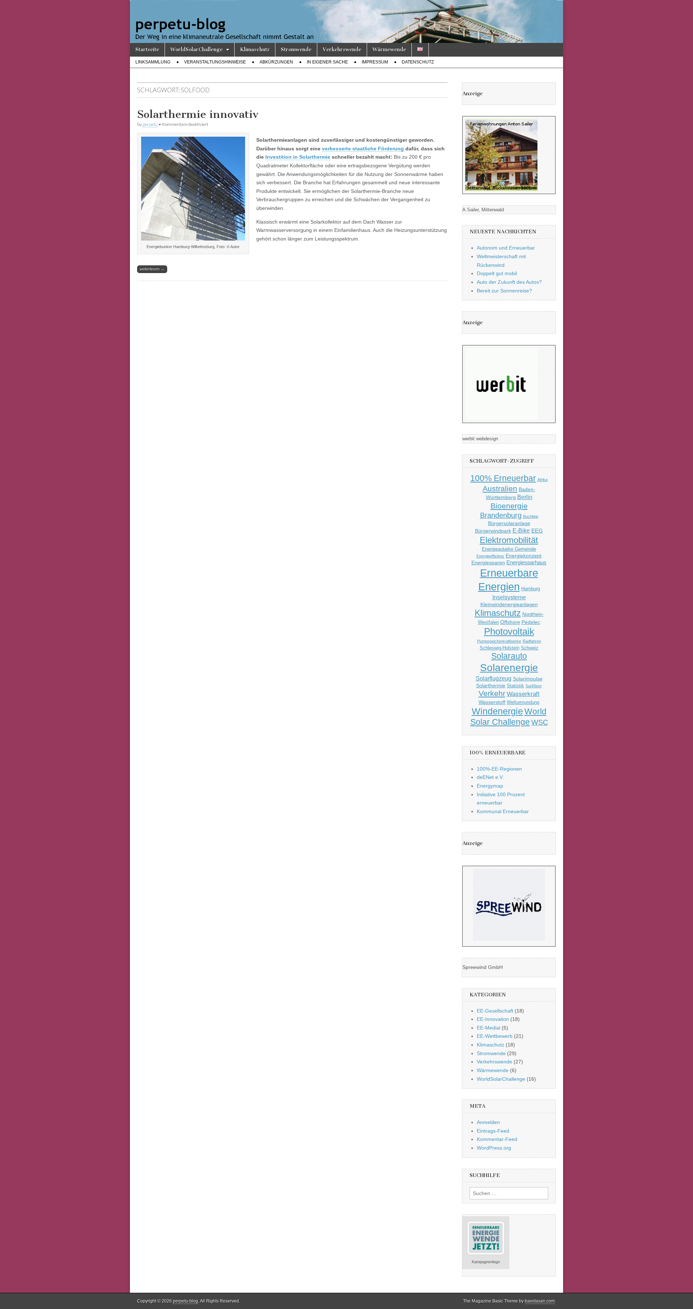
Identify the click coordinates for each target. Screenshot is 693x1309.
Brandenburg (501, 515)
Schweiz (530, 648)
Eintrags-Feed (493, 1131)
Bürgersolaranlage (509, 523)
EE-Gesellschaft (495, 1011)
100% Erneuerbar (503, 478)
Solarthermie (490, 685)
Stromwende (296, 50)
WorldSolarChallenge (196, 50)
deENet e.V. (490, 777)
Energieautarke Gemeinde (509, 549)
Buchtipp (530, 516)
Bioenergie (509, 506)
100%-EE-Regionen (499, 769)
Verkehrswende (342, 50)
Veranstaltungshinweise (215, 62)
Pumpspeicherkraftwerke (499, 641)
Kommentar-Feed (497, 1139)
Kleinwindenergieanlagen (509, 604)
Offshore (510, 622)
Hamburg (530, 588)
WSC (539, 722)
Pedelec (531, 622)
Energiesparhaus (526, 562)
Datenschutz (418, 62)
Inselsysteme (509, 597)
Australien (500, 488)
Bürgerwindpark (493, 531)
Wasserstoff (492, 702)
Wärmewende (389, 50)
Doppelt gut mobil (497, 273)
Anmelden (488, 1122)
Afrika (542, 479)
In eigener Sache (327, 62)
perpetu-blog (185, 1301)
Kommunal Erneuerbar (503, 811)
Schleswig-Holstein (499, 648)
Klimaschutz (255, 50)
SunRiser (534, 686)
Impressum (375, 62)
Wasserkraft (523, 694)
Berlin (524, 497)
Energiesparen (488, 562)
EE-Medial (488, 1028)
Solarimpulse (527, 679)
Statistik (515, 685)
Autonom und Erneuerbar (506, 248)
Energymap (490, 786)
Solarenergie (509, 667)
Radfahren (532, 641)
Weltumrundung (523, 702)
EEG (537, 531)
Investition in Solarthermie (297, 157)
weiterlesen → (152, 269)
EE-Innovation (493, 1019)
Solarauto (509, 656)
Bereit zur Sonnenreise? (504, 291)
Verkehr (492, 693)
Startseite (147, 50)
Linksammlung (152, 62)
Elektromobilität (509, 540)
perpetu (150, 124)
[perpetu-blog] (346, 21)
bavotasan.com (540, 1301)
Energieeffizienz (490, 556)
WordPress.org (494, 1148)
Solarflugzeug (493, 678)
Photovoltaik (509, 631)
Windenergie (497, 711)
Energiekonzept (523, 556)
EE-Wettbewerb (495, 1036)
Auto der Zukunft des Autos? (509, 282)
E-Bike (521, 530)
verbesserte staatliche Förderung (363, 148)
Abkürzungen (276, 62)
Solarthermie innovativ (197, 114)
